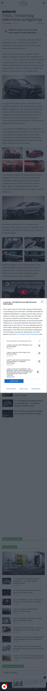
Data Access (23, 389)
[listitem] (23, 341)
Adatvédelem (35, 389)
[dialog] (23, 345)
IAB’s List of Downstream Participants (26, 334)
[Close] (43, 302)
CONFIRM (14, 381)
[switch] (38, 346)
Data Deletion (11, 389)
